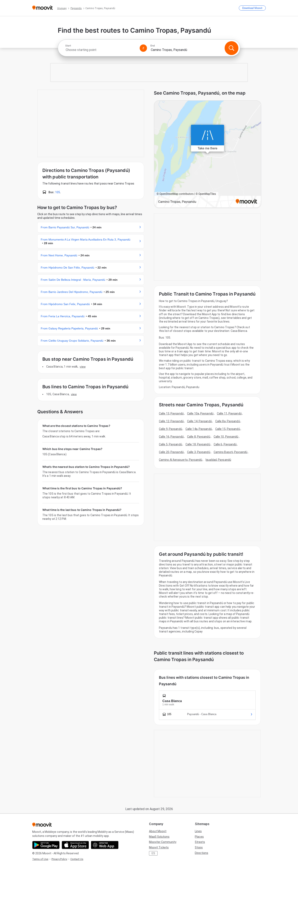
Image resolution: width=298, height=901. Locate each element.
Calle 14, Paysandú (199, 421)
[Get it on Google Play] (46, 845)
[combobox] (100, 50)
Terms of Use (40, 859)
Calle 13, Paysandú (171, 413)
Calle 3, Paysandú (198, 452)
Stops (199, 847)
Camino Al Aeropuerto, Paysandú (180, 459)
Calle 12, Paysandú (171, 421)
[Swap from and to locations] (143, 48)
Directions (201, 853)
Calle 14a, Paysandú (198, 429)
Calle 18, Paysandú (197, 444)
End (152, 45)
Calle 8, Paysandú (198, 436)
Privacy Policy (59, 859)
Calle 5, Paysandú (170, 444)
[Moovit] (42, 8)
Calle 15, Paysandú (227, 429)
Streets (200, 842)
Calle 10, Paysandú (226, 436)
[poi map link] (207, 154)
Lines (198, 831)
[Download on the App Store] (75, 845)
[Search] (231, 48)
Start (68, 45)
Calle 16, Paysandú (171, 436)
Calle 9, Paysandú (170, 429)
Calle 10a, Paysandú (200, 413)
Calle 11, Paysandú (229, 413)
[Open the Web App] (104, 845)
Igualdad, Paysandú (218, 459)
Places (199, 836)
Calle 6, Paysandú (225, 444)
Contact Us (76, 859)
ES (153, 853)
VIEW (82, 366)
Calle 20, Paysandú (171, 452)
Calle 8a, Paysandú (227, 421)
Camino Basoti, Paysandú (230, 452)
